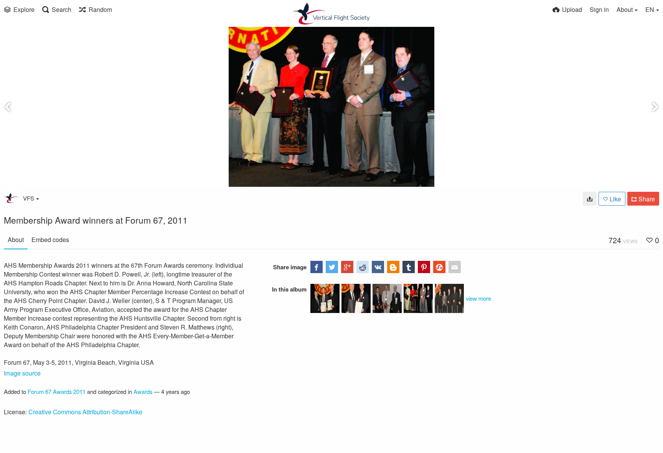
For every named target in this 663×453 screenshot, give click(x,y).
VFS (28, 198)
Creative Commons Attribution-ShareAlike (85, 411)
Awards (143, 391)
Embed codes (50, 239)
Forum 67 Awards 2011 (57, 391)
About (16, 239)
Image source (22, 373)
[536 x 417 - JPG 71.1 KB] (590, 199)
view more (478, 298)
